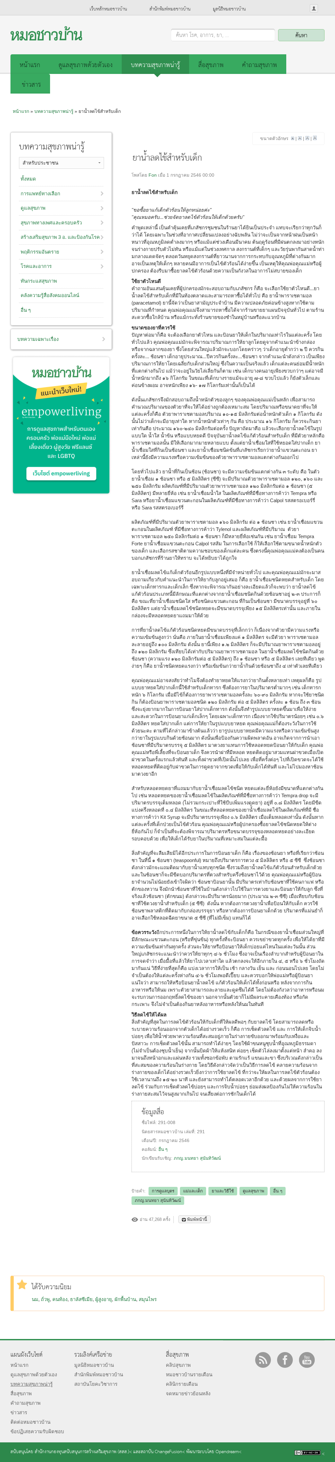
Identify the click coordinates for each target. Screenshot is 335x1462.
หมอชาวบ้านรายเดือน (189, 1374)
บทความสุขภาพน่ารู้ (155, 65)
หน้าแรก (30, 65)
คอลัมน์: (150, 1149)
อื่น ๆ (163, 1149)
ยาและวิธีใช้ (223, 1191)
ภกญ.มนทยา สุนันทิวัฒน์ (197, 1158)
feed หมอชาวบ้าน (263, 1360)
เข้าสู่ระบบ (314, 8)
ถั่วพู (45, 1299)
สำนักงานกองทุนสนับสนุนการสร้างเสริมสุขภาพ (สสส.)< (83, 1452)
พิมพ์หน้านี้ (197, 1219)
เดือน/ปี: (150, 1140)
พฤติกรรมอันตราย (40, 252)
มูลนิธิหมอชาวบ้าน (229, 9)
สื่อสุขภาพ (211, 65)
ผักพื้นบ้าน (125, 1299)
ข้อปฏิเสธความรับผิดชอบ (37, 1431)
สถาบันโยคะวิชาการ (95, 1384)
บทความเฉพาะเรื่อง (38, 339)
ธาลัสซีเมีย (81, 1299)
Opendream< (228, 1452)
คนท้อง (59, 1299)
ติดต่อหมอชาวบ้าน (30, 1422)
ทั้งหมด (28, 179)
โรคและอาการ (36, 266)
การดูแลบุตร (163, 1191)
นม (35, 1299)
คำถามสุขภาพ (259, 65)
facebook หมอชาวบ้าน (285, 1360)
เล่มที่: (190, 1131)
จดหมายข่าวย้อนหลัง (188, 1393)
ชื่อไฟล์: (150, 1122)
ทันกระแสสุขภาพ (39, 281)
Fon (153, 175)
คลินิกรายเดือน (182, 1384)
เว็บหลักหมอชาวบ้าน (108, 9)
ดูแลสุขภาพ (253, 1191)
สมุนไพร (148, 1299)
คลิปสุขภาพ (178, 1365)
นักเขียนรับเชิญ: (158, 1158)
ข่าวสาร (31, 85)
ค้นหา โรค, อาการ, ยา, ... (202, 35)
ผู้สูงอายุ (103, 1299)
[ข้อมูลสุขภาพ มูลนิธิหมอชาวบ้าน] (46, 39)
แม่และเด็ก (193, 1191)
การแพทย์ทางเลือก (40, 193)
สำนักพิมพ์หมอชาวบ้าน (170, 9)
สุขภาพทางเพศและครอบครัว (51, 222)
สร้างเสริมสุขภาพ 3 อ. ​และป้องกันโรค (60, 237)
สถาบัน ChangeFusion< (163, 1452)
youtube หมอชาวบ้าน (307, 1360)
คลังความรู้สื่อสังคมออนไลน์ (50, 295)
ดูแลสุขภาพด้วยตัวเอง (86, 65)
